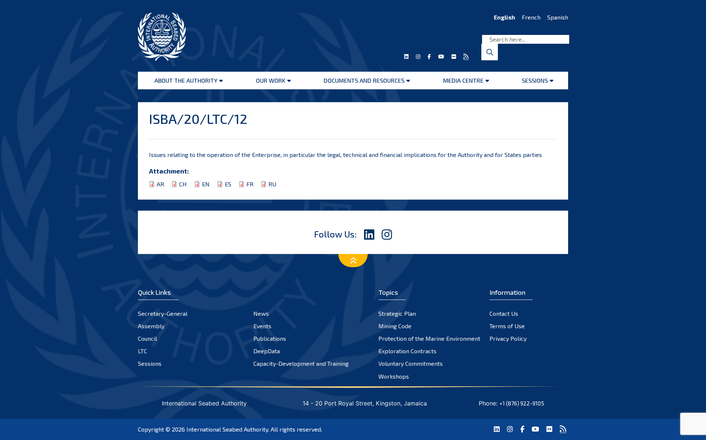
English (504, 17)
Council (147, 338)
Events (262, 325)
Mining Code (394, 325)
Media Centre (463, 80)
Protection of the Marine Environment (429, 338)
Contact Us (503, 313)
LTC (142, 350)
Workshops (393, 376)
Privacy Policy (508, 338)
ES (228, 183)
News (261, 313)
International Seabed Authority (227, 429)
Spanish (557, 17)
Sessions (535, 80)
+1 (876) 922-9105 (521, 403)
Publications (269, 338)
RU (272, 183)
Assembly (151, 325)
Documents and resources (364, 80)
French (531, 17)
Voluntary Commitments (410, 363)
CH (183, 183)
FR (249, 183)
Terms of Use (507, 325)
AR (160, 183)
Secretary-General (163, 313)
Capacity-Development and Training (301, 363)
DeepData (266, 350)
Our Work (270, 80)
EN (206, 183)
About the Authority (185, 80)
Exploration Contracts (407, 350)
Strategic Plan (397, 313)
